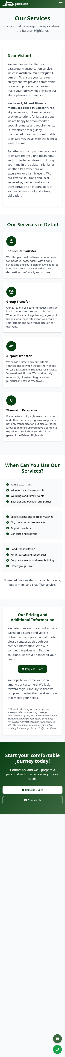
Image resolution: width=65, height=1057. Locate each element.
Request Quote (34, 669)
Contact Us (34, 800)
